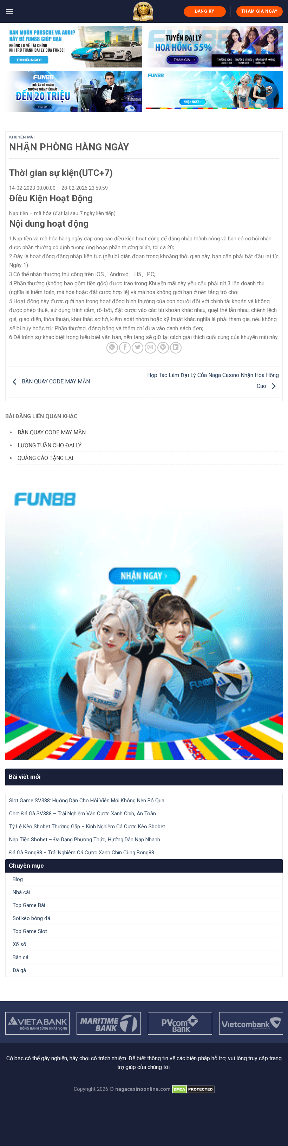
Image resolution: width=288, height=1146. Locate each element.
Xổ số (19, 944)
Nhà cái (21, 892)
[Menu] (9, 11)
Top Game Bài (29, 905)
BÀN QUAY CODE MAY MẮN (55, 381)
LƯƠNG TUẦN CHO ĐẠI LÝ (49, 445)
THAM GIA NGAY (259, 11)
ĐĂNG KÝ (205, 11)
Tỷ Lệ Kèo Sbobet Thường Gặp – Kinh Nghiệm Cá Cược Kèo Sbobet (87, 826)
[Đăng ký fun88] (144, 621)
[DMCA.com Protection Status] (193, 1089)
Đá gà (19, 970)
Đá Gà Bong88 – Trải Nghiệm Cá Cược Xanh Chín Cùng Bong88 (81, 852)
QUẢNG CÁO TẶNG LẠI (45, 458)
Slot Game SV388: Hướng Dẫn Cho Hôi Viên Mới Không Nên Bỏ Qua (86, 800)
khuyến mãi (22, 137)
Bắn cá (20, 957)
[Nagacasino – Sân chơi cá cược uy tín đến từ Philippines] (143, 11)
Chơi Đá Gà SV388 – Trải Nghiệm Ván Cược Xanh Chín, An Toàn (82, 813)
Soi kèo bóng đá (31, 918)
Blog (18, 879)
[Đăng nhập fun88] (214, 91)
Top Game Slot (30, 931)
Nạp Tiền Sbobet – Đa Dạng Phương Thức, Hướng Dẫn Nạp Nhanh (84, 839)
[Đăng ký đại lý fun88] (73, 46)
